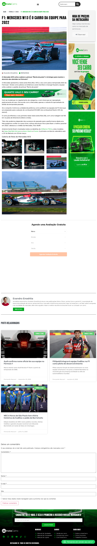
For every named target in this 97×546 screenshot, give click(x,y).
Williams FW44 (46, 129)
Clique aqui (81, 34)
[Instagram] (8, 537)
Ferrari (36, 131)
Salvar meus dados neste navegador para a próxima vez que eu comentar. (29, 499)
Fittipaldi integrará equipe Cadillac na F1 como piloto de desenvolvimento (71, 362)
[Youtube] (16, 537)
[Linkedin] (12, 537)
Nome (3, 476)
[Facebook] (4, 537)
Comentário (6, 452)
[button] (37, 4)
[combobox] (67, 4)
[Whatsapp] (25, 537)
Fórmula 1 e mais (14, 12)
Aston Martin (27, 131)
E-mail (4, 483)
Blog (4, 12)
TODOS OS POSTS (18, 309)
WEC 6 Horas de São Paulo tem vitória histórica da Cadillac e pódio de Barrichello (23, 416)
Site (2, 491)
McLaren (18, 131)
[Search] (78, 4)
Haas (6, 131)
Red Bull (11, 131)
